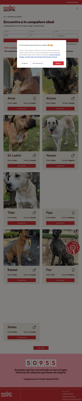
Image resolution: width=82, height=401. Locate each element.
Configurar (25, 63)
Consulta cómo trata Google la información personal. (41, 57)
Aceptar (58, 63)
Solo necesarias (38, 63)
